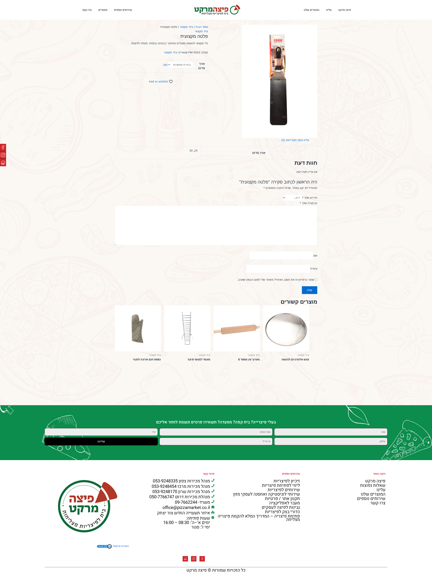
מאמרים (102, 10)
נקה (165, 64)
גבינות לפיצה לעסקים (281, 507)
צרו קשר (87, 10)
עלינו (329, 10)
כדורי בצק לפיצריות (282, 512)
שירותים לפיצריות (284, 490)
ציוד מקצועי (186, 27)
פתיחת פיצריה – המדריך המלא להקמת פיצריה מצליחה (259, 518)
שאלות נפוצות (372, 485)
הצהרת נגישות (121, 546)
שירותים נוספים (123, 10)
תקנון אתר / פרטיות (282, 498)
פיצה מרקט (344, 10)
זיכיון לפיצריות (287, 481)
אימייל (313, 268)
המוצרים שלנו (311, 10)
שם (315, 255)
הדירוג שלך (309, 197)
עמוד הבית (202, 27)
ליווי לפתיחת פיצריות (281, 485)
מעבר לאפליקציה (284, 503)
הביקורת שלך (308, 203)
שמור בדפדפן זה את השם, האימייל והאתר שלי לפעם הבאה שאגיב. (275, 279)
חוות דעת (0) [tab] (289, 140)
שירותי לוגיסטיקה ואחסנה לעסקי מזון (266, 494)
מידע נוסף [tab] (303, 140)
